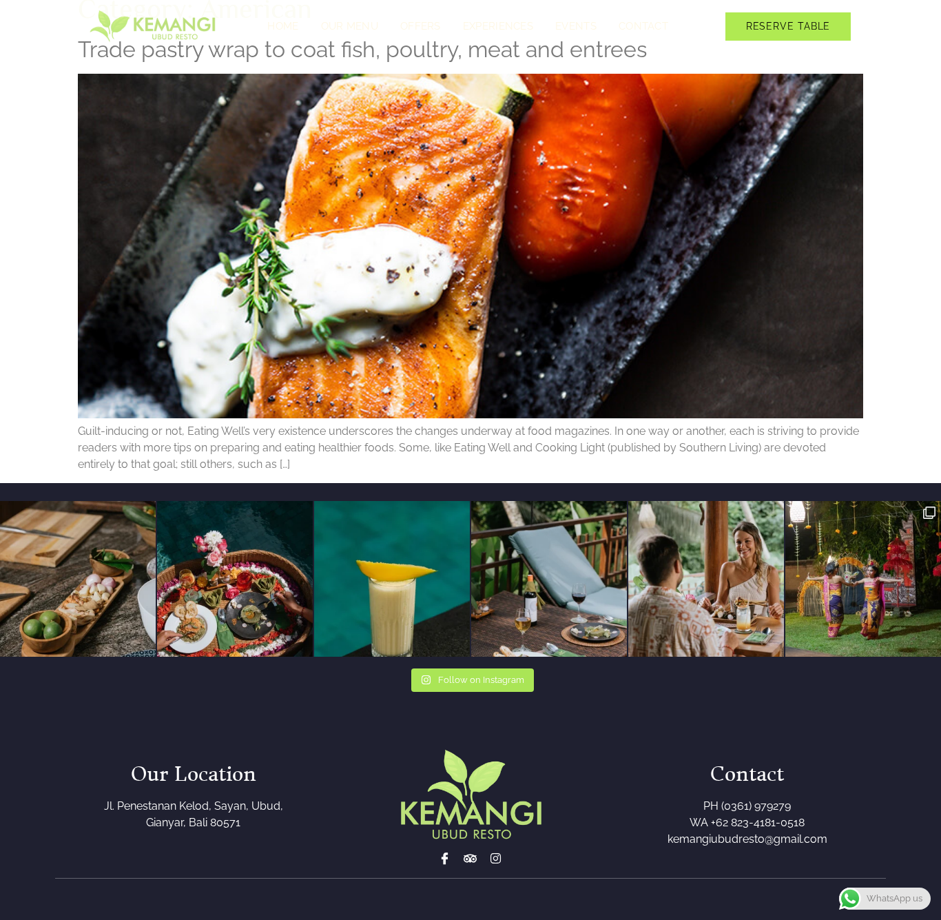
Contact (643, 26)
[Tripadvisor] (470, 858)
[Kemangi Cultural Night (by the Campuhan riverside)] (863, 579)
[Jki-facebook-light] (445, 858)
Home (282, 26)
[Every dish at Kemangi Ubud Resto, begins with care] (78, 579)
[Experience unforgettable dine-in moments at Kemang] (706, 579)
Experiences (498, 26)
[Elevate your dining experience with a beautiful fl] (235, 579)
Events (576, 26)
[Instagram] (495, 858)
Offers (420, 26)
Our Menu (349, 26)
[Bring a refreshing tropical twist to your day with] (392, 579)
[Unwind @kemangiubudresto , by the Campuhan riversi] (549, 579)
